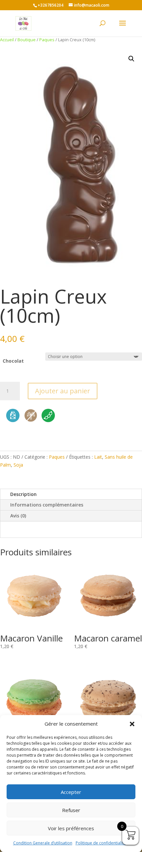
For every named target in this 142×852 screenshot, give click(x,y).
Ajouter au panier (62, 390)
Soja (18, 465)
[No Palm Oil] (30, 422)
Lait (98, 457)
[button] (132, 724)
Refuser (71, 810)
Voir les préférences (71, 828)
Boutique (27, 40)
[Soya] (48, 422)
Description (23, 494)
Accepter (71, 792)
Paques (46, 40)
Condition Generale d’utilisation (42, 843)
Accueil (7, 40)
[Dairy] (13, 422)
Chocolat (13, 361)
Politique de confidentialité (101, 843)
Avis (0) (18, 515)
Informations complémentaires (46, 505)
